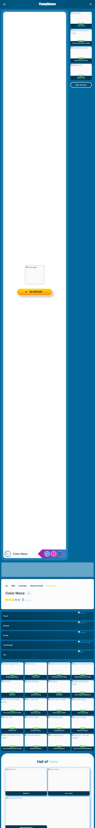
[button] (90, 4)
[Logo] (47, 4)
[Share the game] (60, 554)
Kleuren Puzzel (36, 586)
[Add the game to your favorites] (29, 593)
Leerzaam (23, 586)
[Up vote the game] (47, 554)
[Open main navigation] (4, 4)
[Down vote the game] (53, 554)
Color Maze (51, 586)
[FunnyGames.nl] (6, 585)
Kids (13, 586)
